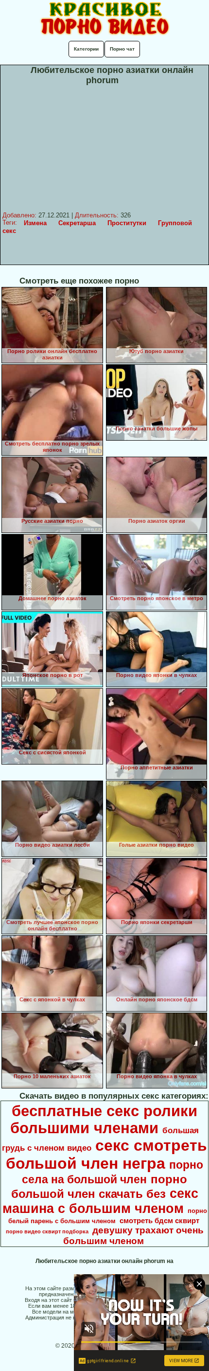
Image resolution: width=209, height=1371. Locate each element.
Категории (86, 49)
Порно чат (122, 49)
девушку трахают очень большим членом (133, 1235)
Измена (35, 223)
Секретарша (77, 223)
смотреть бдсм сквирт (159, 1221)
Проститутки (126, 223)
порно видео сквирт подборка (47, 1231)
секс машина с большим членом (100, 1201)
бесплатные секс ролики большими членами (103, 1119)
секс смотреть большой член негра (106, 1154)
